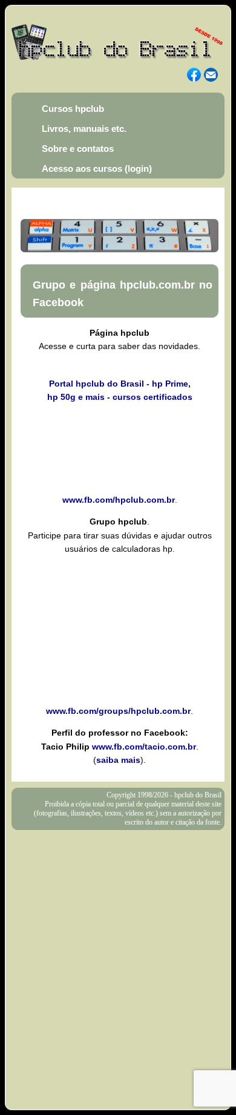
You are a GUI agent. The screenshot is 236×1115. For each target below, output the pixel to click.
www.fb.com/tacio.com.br (144, 746)
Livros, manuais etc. (84, 128)
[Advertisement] (118, 954)
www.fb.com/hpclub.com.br (118, 500)
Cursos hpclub (73, 108)
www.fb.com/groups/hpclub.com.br (118, 711)
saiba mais (118, 760)
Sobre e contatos (78, 148)
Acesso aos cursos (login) (97, 168)
